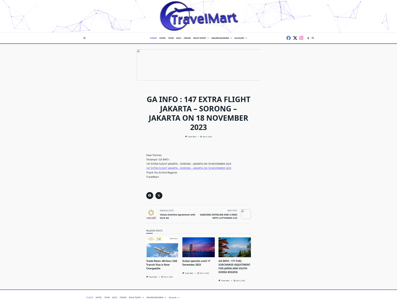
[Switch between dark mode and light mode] (308, 38)
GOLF (178, 38)
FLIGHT (153, 38)
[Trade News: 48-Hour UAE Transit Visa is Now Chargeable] (162, 247)
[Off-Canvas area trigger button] (84, 38)
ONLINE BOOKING (220, 38)
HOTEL (162, 38)
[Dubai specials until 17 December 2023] (198, 247)
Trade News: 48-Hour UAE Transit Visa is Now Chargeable (161, 264)
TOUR (171, 38)
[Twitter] (295, 38)
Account (239, 38)
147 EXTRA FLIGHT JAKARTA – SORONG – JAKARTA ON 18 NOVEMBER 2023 (188, 168)
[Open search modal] (313, 38)
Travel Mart (192, 137)
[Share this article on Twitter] (158, 195)
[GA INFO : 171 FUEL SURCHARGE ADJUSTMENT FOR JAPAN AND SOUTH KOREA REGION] (235, 247)
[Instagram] (301, 38)
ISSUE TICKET (199, 38)
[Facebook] (288, 38)
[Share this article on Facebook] (149, 195)
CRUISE (187, 38)
